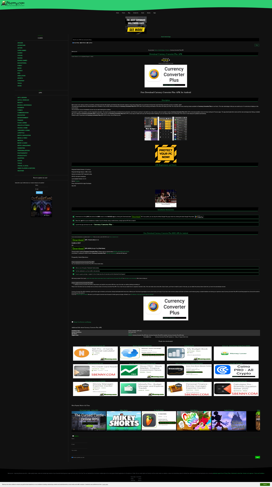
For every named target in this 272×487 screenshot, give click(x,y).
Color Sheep (194, 410)
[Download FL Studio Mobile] (159, 420)
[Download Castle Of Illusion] (229, 420)
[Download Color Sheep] (194, 420)
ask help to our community (130, 278)
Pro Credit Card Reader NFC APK (95, 363)
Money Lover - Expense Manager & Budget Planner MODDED (236, 345)
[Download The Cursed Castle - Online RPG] (89, 420)
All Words (84, 42)
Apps (154, 13)
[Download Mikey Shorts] (124, 420)
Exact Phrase (77, 42)
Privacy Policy (227, 473)
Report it (91, 236)
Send (257, 457)
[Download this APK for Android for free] (78, 240)
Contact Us (135, 13)
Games (148, 13)
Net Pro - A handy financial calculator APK (95, 345)
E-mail (73, 444)
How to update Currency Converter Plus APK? (82, 282)
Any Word (90, 42)
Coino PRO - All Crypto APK (236, 363)
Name (73, 438)
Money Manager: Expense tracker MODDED (95, 381)
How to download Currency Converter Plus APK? (83, 262)
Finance (77, 181)
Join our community (111, 253)
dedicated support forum (218, 473)
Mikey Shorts (124, 410)
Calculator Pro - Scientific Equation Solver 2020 (236, 381)
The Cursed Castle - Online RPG (89, 410)
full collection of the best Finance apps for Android (142, 294)
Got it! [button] (265, 484)
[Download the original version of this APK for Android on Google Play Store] (78, 248)
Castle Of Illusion (229, 410)
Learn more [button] (105, 484)
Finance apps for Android (82, 294)
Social (142, 13)
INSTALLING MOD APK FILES (121, 251)
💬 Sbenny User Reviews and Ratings (81, 322)
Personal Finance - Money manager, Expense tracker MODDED (189, 381)
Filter (257, 45)
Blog (129, 13)
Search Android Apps (166, 36)
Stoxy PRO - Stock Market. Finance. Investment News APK (142, 363)
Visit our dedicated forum (114, 236)
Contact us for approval (248, 473)
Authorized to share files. (237, 473)
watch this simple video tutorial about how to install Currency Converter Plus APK (105, 278)
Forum (123, 13)
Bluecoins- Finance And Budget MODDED (142, 345)
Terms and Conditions (259, 473)
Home (117, 13)
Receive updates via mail (78, 457)
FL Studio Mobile (159, 410)
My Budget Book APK (189, 345)
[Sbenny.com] (12, 3)
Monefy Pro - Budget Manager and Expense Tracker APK (142, 381)
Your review (74, 450)
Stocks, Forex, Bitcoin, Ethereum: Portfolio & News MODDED (189, 363)
